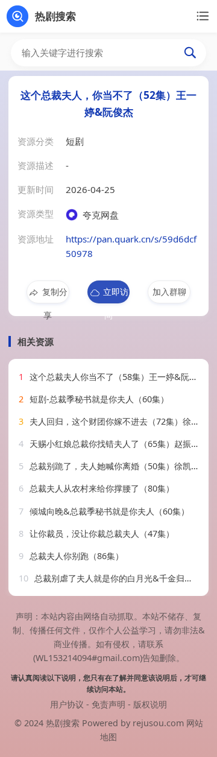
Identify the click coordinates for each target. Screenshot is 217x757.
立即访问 (115, 294)
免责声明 (108, 704)
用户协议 (67, 704)
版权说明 (150, 704)
